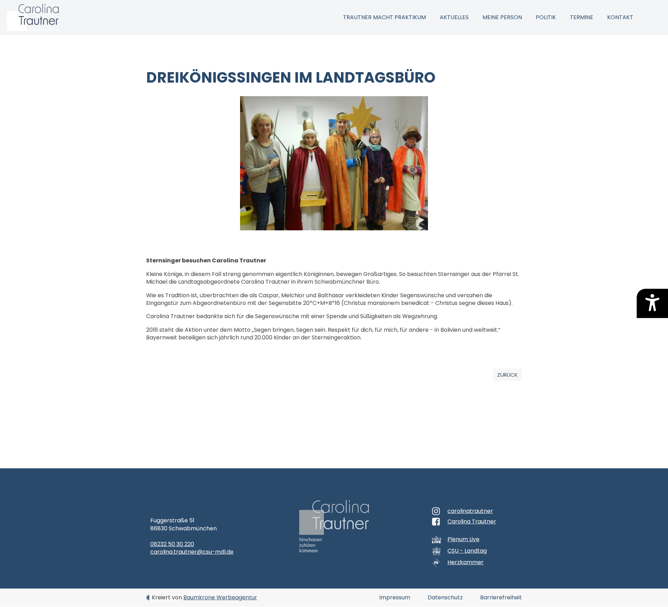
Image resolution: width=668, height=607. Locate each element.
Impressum (394, 597)
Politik (546, 17)
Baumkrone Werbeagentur (220, 597)
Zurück (507, 374)
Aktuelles (454, 17)
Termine (581, 17)
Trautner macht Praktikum (384, 17)
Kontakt (620, 17)
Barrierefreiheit (501, 597)
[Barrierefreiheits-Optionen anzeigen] (652, 303)
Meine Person (502, 17)
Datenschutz (445, 597)
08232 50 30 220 (172, 544)
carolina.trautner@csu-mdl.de (191, 552)
